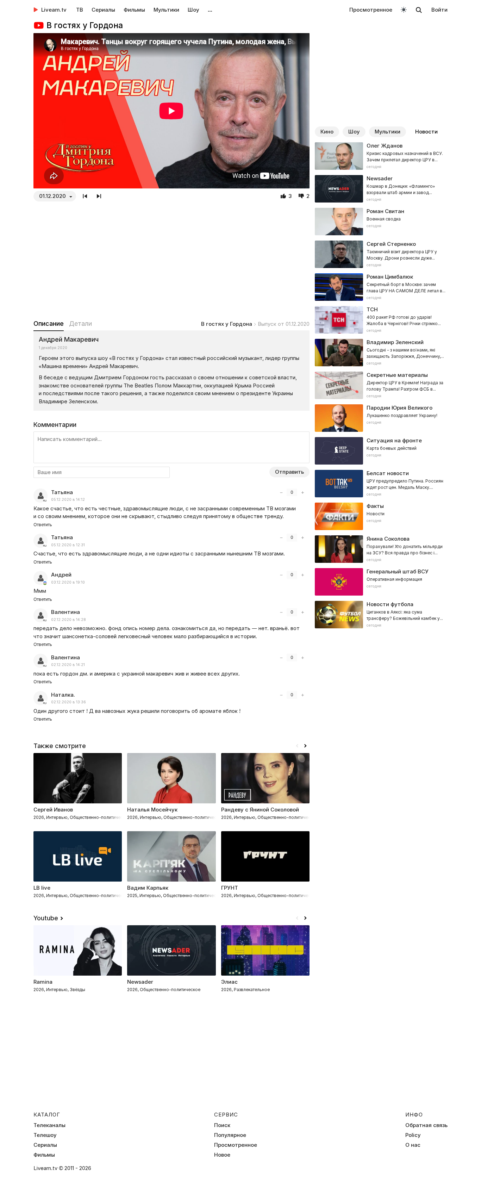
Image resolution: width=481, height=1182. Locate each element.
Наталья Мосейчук (152, 809)
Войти (439, 9)
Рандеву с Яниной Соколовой (260, 809)
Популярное (230, 1135)
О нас (412, 1145)
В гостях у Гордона (226, 324)
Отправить (289, 471)
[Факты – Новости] (381, 516)
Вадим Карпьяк (147, 887)
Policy (413, 1135)
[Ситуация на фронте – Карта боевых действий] (381, 451)
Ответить (42, 524)
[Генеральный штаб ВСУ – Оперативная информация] (381, 582)
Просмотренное (370, 9)
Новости (426, 131)
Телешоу (45, 1135)
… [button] (210, 9)
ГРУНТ (229, 887)
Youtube (45, 918)
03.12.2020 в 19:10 (68, 582)
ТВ (79, 9)
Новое (222, 1155)
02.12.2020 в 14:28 (68, 619)
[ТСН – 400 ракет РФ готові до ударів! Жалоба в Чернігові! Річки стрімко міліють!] (381, 320)
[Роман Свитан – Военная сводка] (381, 221)
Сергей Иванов (53, 809)
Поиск (222, 1125)
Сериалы (103, 9)
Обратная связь (426, 1125)
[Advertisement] (171, 260)
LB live (41, 887)
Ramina (42, 981)
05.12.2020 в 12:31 (68, 545)
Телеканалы (49, 1125)
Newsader (140, 981)
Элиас (229, 981)
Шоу (193, 9)
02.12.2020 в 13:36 (68, 702)
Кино (326, 131)
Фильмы (134, 9)
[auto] (404, 9)
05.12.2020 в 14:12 (68, 499)
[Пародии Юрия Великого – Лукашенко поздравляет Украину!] (381, 418)
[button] (305, 746)
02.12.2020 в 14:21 (68, 664)
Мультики (166, 9)
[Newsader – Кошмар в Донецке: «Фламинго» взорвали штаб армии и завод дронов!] (381, 189)
